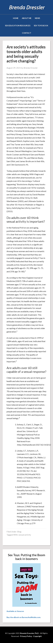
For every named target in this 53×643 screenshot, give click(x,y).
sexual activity (25, 535)
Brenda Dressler (26, 7)
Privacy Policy (26, 636)
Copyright (37, 636)
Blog (19, 531)
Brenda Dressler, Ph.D (29, 633)
